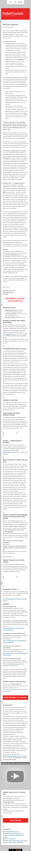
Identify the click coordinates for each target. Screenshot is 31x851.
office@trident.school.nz (13, 831)
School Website (15, 820)
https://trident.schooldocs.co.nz (12, 756)
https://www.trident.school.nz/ (16, 833)
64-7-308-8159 (11, 839)
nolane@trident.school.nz (9, 452)
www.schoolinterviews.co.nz (10, 334)
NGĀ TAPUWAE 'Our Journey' (16, 697)
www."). (11, 757)
